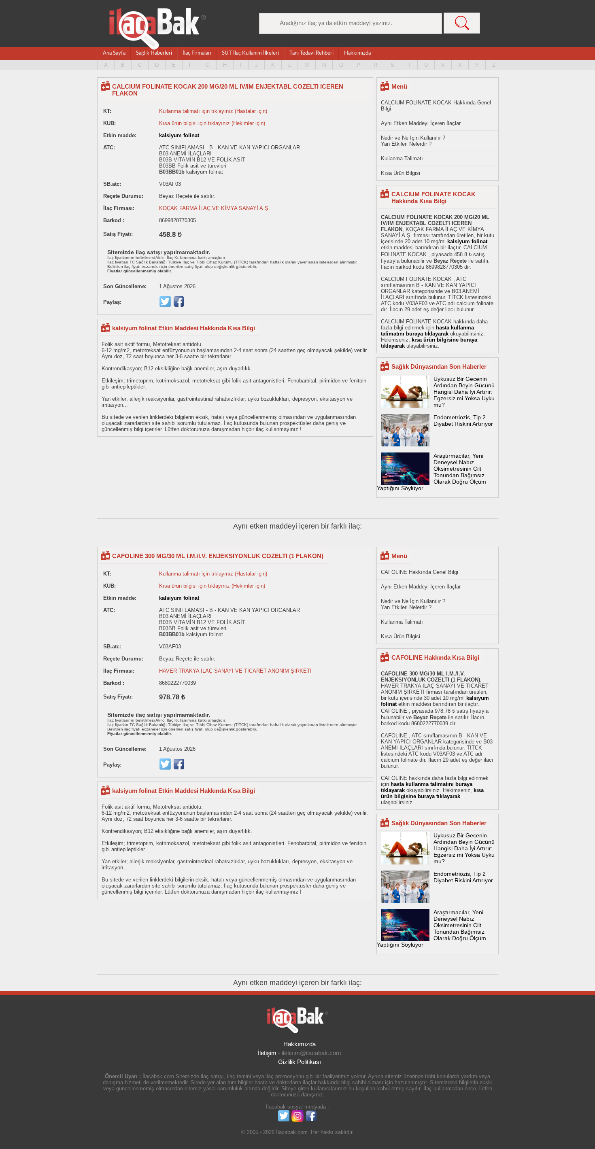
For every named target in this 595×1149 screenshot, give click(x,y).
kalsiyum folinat (179, 135)
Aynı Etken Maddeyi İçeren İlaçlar (421, 123)
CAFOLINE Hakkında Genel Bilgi (419, 572)
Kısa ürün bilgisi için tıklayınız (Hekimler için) (212, 123)
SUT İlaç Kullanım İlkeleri (250, 53)
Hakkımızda (357, 53)
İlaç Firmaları (197, 53)
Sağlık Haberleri (154, 53)
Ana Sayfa (114, 53)
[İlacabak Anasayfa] (157, 29)
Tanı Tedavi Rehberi (311, 53)
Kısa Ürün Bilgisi (400, 173)
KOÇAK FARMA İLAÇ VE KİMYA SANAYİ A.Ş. (214, 208)
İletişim (267, 1052)
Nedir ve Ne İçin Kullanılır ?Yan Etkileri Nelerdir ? (413, 141)
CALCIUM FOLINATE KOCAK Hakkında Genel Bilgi (436, 106)
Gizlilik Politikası (299, 1061)
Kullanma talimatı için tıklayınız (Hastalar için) (213, 111)
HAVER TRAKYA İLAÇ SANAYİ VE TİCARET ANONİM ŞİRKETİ (235, 671)
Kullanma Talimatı (402, 158)
